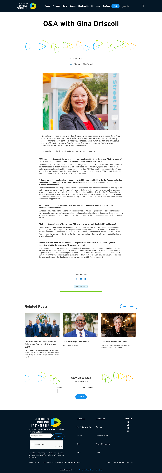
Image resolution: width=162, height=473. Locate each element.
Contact (98, 452)
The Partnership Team (84, 427)
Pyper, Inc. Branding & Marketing (90, 470)
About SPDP (81, 419)
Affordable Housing (103, 444)
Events (79, 452)
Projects (80, 435)
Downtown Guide (102, 435)
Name (59, 387)
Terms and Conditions (125, 462)
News (78, 444)
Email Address (87, 387)
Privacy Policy (111, 462)
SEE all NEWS (129, 306)
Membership (100, 419)
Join (115, 6)
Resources (99, 427)
